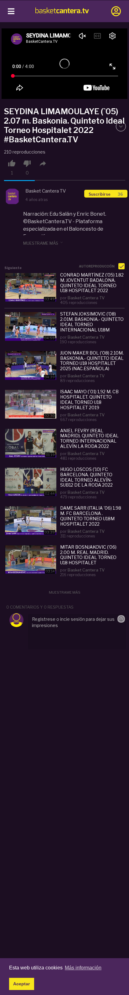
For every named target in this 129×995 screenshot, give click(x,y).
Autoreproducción (97, 266)
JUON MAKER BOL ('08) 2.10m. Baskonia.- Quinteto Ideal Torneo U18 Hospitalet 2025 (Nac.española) (92, 360)
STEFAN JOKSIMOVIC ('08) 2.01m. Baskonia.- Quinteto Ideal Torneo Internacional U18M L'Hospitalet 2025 (92, 321)
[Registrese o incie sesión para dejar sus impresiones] (77, 631)
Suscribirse (106, 194)
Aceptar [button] (21, 983)
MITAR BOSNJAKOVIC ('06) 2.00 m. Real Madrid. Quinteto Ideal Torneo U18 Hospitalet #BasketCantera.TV (88, 555)
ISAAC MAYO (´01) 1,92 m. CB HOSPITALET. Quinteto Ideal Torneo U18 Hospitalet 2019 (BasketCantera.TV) (89, 399)
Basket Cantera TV (86, 297)
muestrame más (43, 243)
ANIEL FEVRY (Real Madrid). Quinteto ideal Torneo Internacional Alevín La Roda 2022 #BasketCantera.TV (89, 438)
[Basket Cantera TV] (12, 196)
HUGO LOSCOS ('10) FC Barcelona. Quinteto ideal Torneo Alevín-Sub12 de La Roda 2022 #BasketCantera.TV (86, 477)
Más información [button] (83, 967)
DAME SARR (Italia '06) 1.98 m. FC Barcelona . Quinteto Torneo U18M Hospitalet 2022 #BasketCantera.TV (90, 516)
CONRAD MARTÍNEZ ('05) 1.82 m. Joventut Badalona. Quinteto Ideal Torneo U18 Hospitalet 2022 (92, 282)
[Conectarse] (116, 11)
